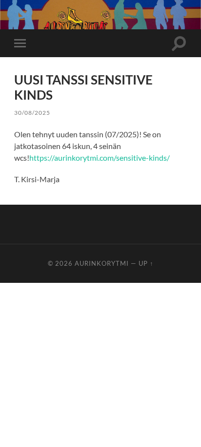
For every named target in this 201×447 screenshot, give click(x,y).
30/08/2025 (32, 112)
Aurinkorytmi (102, 263)
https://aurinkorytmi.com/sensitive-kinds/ (99, 157)
